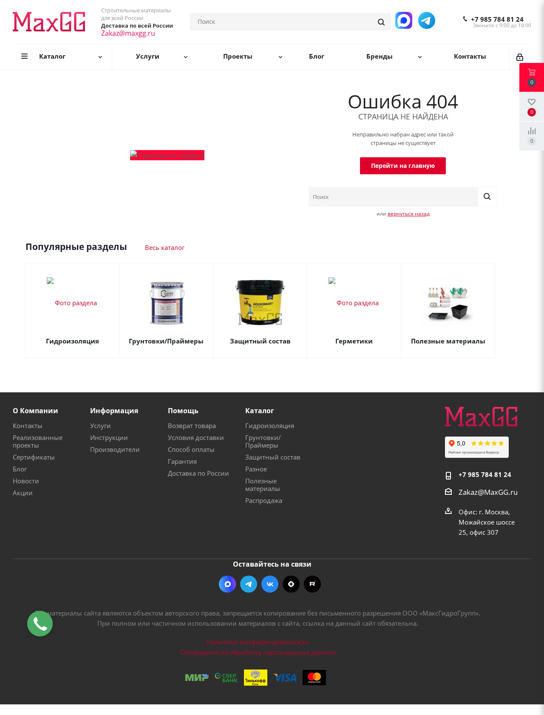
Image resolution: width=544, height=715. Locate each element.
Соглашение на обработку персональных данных (257, 652)
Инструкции (109, 437)
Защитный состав (260, 341)
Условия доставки (196, 437)
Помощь (183, 410)
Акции (23, 492)
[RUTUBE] (312, 584)
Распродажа (263, 500)
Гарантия (182, 461)
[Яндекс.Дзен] (291, 584)
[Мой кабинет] (520, 56)
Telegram (248, 584)
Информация (114, 410)
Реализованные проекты (37, 441)
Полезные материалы (448, 341)
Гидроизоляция (72, 341)
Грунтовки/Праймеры (166, 341)
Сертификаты (34, 457)
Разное (256, 469)
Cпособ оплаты (191, 449)
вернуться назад (409, 213)
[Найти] (381, 21)
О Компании (35, 410)
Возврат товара (192, 425)
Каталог (259, 410)
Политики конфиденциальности (258, 642)
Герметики (354, 341)
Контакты (27, 425)
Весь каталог (164, 247)
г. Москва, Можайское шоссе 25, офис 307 (487, 522)
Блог (20, 469)
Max (227, 584)
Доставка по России (198, 473)
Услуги (100, 425)
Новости (26, 481)
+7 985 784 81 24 (497, 19)
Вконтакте (269, 584)
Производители (115, 449)
